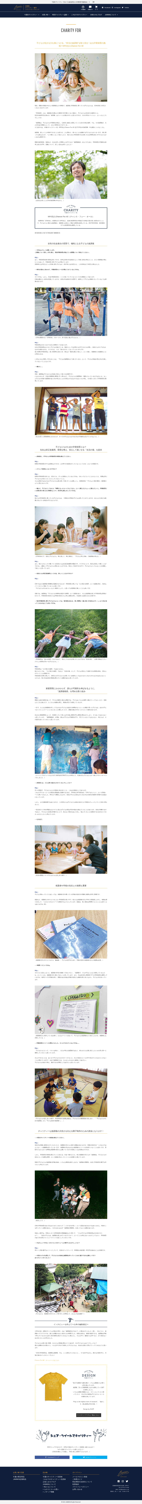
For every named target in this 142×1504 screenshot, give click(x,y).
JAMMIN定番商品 (19, 1479)
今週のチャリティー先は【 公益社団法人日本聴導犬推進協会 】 (71, 2)
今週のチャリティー (30, 14)
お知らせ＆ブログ (96, 14)
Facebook (108, 7)
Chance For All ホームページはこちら (47, 1360)
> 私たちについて (49, 1487)
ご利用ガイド (77, 1479)
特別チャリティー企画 (59, 14)
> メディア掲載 (48, 1492)
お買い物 (45, 14)
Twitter (127, 7)
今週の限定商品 (19, 1477)
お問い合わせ (77, 1489)
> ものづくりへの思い (51, 1489)
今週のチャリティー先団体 (52, 1477)
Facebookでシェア (53, 1457)
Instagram (117, 7)
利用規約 (75, 1484)
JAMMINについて (110, 14)
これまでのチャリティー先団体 (54, 1479)
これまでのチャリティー (79, 14)
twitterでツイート (91, 1457)
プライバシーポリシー (80, 1487)
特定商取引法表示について (82, 1482)
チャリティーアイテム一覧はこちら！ (88, 1415)
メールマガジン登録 (79, 1477)
